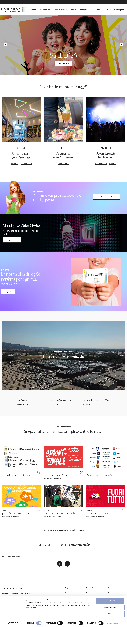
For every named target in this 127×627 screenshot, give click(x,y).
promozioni (61, 530)
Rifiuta (110, 614)
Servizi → (86, 404)
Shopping (21, 148)
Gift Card (5, 270)
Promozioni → (26, 164)
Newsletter (104, 2)
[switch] (60, 623)
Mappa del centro (72, 593)
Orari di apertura (114, 593)
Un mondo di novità (64, 427)
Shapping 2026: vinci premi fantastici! (63, 48)
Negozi (68, 588)
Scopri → (8, 292)
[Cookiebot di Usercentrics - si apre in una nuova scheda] (13, 623)
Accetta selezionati (110, 607)
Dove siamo (113, 2)
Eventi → (112, 164)
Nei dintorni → (101, 164)
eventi (72, 530)
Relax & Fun (106, 148)
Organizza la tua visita (63, 352)
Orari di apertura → (20, 404)
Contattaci (122, 2)
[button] (63, 45)
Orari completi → (119, 10)
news (81, 530)
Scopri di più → (63, 63)
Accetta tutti (110, 601)
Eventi (88, 593)
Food (63, 148)
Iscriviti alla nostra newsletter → (16, 594)
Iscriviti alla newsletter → (106, 197)
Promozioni (90, 588)
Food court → (63, 164)
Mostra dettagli (112, 623)
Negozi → (14, 164)
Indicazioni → (53, 404)
